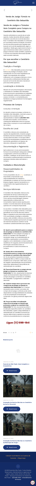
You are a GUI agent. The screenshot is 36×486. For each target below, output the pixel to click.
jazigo (22, 175)
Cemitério (8, 70)
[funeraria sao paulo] (18, 2)
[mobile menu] (33, 3)
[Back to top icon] (18, 466)
